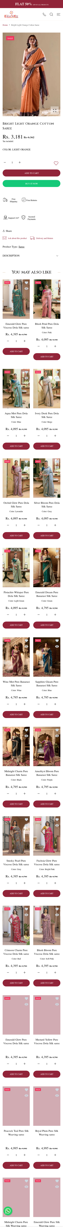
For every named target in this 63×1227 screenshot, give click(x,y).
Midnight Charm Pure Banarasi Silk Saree (16, 773)
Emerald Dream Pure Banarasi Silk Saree (47, 594)
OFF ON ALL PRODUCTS (31, 4)
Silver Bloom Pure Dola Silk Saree (47, 504)
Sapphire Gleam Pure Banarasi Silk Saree (46, 683)
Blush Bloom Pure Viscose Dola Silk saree (47, 951)
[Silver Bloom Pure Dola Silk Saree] (46, 478)
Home (5, 24)
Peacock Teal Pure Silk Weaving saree (16, 1132)
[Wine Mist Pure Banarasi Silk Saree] (16, 657)
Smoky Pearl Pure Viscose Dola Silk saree (16, 862)
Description (11, 255)
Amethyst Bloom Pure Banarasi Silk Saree (47, 773)
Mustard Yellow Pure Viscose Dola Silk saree (47, 1041)
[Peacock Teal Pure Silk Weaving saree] (16, 1106)
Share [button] (9, 231)
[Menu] (58, 14)
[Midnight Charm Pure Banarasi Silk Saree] (16, 746)
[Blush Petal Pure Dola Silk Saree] (46, 299)
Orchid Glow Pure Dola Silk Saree (16, 504)
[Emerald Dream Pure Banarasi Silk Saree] (46, 567)
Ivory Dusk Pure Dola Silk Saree (47, 415)
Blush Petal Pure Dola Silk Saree (47, 325)
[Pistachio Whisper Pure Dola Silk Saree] (16, 567)
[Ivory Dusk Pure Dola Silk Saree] (46, 388)
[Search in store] (51, 14)
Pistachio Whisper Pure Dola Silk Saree (16, 594)
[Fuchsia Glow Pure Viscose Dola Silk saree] (46, 836)
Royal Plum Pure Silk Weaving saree (46, 1132)
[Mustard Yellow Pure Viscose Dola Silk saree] (46, 1015)
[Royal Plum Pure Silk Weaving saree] (46, 1106)
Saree (21, 246)
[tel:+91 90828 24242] (44, 14)
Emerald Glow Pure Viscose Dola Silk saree (16, 325)
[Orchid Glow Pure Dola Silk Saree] (16, 478)
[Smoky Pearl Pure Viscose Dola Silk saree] (16, 836)
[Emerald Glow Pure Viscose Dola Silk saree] (16, 299)
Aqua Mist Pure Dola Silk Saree (16, 415)
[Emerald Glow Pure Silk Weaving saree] (46, 1197)
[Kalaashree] (11, 14)
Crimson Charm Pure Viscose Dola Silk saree (16, 951)
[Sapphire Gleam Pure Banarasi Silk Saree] (46, 657)
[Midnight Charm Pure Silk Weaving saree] (16, 1197)
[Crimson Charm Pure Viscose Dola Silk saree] (16, 925)
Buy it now (31, 183)
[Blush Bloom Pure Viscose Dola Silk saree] (46, 925)
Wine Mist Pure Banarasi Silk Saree (16, 683)
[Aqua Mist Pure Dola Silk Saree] (16, 388)
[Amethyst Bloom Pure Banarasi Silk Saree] (46, 746)
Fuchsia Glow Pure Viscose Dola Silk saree (47, 862)
